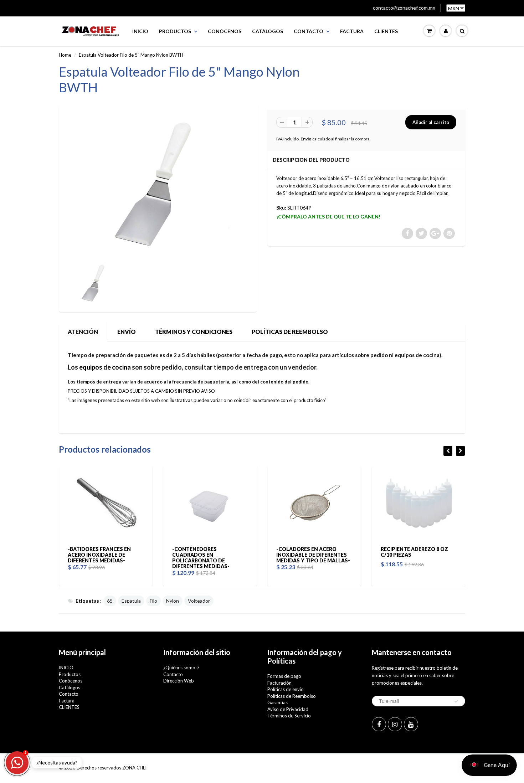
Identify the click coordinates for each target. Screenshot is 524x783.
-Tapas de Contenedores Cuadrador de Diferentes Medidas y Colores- (464, 554)
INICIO (140, 31)
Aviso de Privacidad (287, 709)
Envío (306, 138)
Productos (175, 31)
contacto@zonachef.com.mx (404, 8)
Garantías (277, 702)
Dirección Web (178, 681)
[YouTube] (411, 724)
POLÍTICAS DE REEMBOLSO (290, 331)
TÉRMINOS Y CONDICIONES (193, 331)
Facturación (279, 683)
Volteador (199, 601)
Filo (153, 601)
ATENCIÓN (83, 331)
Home (65, 55)
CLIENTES (386, 31)
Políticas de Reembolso (291, 696)
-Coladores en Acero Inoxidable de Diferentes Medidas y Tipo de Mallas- (256, 554)
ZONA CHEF (135, 768)
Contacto (308, 31)
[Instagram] (395, 724)
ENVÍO (126, 331)
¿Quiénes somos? (181, 667)
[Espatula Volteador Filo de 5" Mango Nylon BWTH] (158, 184)
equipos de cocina (105, 367)
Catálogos (267, 31)
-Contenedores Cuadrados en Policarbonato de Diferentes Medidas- (144, 557)
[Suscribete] (456, 701)
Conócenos (224, 31)
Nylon (172, 601)
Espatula (131, 601)
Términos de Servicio (289, 715)
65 (110, 601)
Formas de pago (284, 676)
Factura (352, 31)
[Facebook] (379, 724)
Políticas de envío (285, 689)
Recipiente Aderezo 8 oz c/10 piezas (357, 552)
